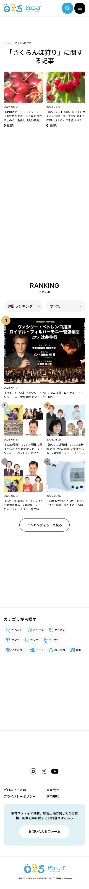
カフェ (34, 640)
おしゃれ (59, 650)
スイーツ (38, 629)
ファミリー (18, 650)
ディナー (54, 640)
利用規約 (52, 796)
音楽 (78, 650)
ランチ (15, 640)
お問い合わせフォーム (44, 831)
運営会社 (52, 790)
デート (40, 650)
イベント (16, 629)
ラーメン (59, 629)
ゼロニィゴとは (15, 790)
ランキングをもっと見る (44, 525)
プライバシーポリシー (20, 796)
